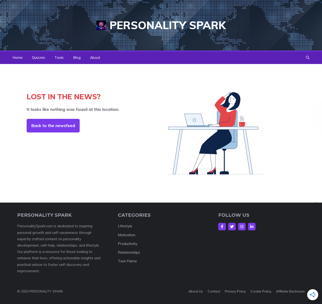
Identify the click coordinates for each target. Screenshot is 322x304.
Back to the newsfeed (53, 125)
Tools (59, 57)
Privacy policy (235, 291)
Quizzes (38, 57)
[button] (307, 57)
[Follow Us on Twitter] (232, 226)
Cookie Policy (261, 291)
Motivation (126, 235)
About (95, 57)
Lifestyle (125, 226)
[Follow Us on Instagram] (242, 226)
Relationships (129, 252)
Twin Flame (127, 261)
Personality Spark (168, 25)
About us (196, 291)
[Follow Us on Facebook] (222, 226)
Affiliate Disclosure (290, 291)
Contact (214, 291)
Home (17, 57)
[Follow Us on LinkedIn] (252, 226)
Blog (77, 57)
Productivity (127, 243)
